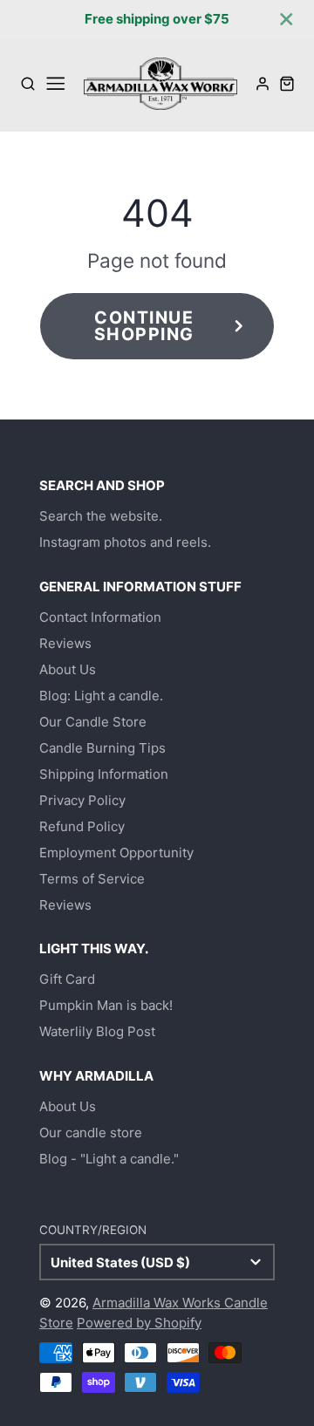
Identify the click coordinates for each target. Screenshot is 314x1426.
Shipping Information (103, 774)
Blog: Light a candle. (101, 695)
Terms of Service (92, 878)
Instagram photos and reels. (125, 542)
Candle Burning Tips (102, 748)
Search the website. (100, 516)
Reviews (65, 643)
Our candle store (90, 1132)
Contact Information (100, 617)
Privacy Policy (82, 800)
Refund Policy (82, 826)
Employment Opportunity (116, 852)
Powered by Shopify (139, 1322)
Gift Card (67, 979)
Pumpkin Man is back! (106, 1005)
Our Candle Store (93, 721)
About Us (67, 669)
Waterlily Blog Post (97, 1031)
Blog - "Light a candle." (109, 1158)
